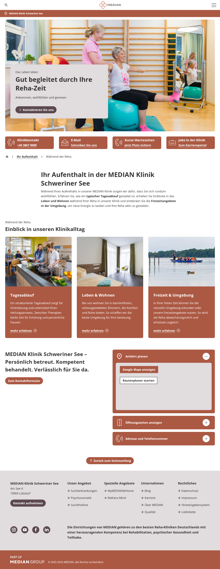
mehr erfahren (21, 331)
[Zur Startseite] (109, 5)
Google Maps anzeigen (139, 369)
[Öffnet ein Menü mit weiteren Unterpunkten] (213, 5)
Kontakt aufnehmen (28, 503)
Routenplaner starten (138, 380)
